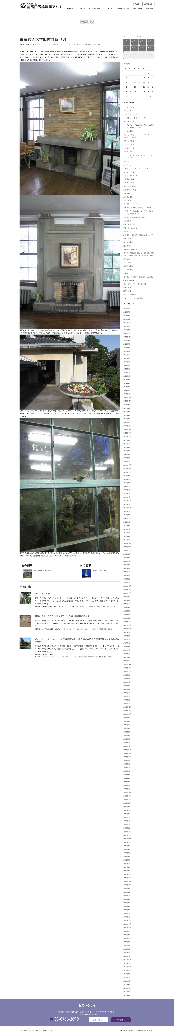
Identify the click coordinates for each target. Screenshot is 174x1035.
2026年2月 (127, 330)
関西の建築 (127, 291)
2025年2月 (127, 358)
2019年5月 (127, 568)
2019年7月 (127, 561)
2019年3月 (127, 575)
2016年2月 (127, 700)
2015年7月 (127, 725)
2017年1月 (127, 660)
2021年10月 (127, 472)
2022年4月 (127, 454)
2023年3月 (127, 419)
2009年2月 (127, 995)
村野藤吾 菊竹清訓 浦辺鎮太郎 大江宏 (138, 235)
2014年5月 (127, 774)
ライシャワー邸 (42, 594)
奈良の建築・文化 (129, 224)
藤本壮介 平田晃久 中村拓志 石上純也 (138, 277)
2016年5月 (127, 689)
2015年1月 (127, 746)
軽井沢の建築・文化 (104, 656)
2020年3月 (127, 532)
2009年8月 (127, 974)
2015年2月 (127, 742)
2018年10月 (127, 593)
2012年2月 (127, 871)
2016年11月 (127, 668)
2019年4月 (127, 572)
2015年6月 (127, 728)
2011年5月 (127, 903)
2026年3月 (127, 326)
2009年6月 (127, 981)
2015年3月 (127, 739)
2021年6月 (127, 483)
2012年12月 (127, 835)
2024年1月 (127, 394)
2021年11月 (127, 468)
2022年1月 (127, 461)
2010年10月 (127, 927)
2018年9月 (127, 596)
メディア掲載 (138, 8)
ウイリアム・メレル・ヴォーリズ (135, 118)
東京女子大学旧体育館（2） (44, 570)
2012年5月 (127, 860)
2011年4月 (127, 906)
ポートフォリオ (123, 8)
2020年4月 (127, 529)
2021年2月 (127, 493)
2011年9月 (127, 888)
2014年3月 (127, 782)
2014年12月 (127, 750)
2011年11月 (127, 881)
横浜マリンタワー (99, 570)
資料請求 (136, 4)
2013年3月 (127, 824)
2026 (139, 36)
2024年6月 (127, 376)
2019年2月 (127, 579)
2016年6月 (127, 685)
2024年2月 (127, 390)
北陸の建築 (127, 200)
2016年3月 (127, 696)
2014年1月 (127, 789)
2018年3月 (127, 618)
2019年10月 (127, 550)
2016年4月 (127, 693)
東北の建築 (127, 238)
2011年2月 (127, 913)
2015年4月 (127, 735)
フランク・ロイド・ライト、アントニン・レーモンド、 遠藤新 (67, 44)
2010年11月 (127, 924)
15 (144, 82)
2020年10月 (127, 508)
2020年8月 (127, 515)
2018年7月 (127, 604)
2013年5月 (127, 817)
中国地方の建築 (128, 179)
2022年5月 (127, 451)
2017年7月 (127, 639)
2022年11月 (127, 433)
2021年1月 (127, 497)
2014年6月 (127, 771)
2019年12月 (127, 543)
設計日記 (149, 8)
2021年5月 (127, 486)
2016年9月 (127, 675)
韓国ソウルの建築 (129, 294)
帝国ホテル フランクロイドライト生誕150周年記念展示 (62, 616)
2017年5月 (127, 646)
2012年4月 (127, 863)
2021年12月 (127, 465)
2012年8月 (127, 849)
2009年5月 (127, 984)
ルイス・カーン (128, 165)
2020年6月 (127, 522)
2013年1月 (127, 831)
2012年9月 (127, 846)
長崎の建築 (127, 287)
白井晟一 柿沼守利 (130, 249)
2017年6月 (127, 643)
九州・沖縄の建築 (129, 186)
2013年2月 (127, 828)
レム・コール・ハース (131, 175)
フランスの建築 (128, 141)
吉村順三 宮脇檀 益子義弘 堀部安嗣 (137, 207)
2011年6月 (127, 899)
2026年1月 (127, 333)
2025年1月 (127, 362)
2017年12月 (127, 621)
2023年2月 (127, 422)
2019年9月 (127, 554)
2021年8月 (127, 476)
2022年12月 (127, 429)
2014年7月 (127, 767)
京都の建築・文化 (129, 190)
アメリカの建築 (128, 107)
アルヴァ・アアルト (130, 114)
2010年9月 (127, 931)
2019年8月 (127, 557)
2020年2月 (127, 536)
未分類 (125, 231)
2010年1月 (127, 956)
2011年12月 (127, 878)
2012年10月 (127, 842)
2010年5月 (127, 942)
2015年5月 (127, 732)
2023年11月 (127, 397)
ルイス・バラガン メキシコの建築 (135, 168)
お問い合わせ (97, 1019)
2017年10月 (127, 628)
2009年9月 (127, 970)
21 (139, 87)
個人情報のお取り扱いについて (31, 1030)
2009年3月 (127, 991)
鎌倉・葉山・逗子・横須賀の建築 (135, 284)
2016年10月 (127, 671)
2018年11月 (127, 589)
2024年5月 (127, 379)
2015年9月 (127, 717)
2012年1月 (127, 874)
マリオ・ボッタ (128, 151)
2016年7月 (127, 682)
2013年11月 (127, 796)
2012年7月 (127, 853)
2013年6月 (127, 814)
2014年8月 (127, 764)
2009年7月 (127, 977)
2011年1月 (127, 917)
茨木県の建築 (128, 269)
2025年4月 (127, 355)
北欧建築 (126, 193)
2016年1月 (127, 703)
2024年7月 (127, 372)
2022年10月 (127, 436)
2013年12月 (127, 792)
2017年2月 (127, 657)
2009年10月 (127, 967)
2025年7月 (127, 344)
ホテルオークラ (128, 148)
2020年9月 (127, 511)
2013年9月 (127, 803)
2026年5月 (127, 319)
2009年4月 (127, 988)
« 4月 (126, 96)
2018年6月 (127, 607)
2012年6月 (127, 856)
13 (135, 82)
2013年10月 (127, 799)
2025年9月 (127, 340)
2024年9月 (127, 365)
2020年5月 (127, 525)
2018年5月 (127, 611)
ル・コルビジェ (128, 172)
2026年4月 (127, 323)
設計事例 (70, 8)
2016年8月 (127, 678)
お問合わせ (148, 4)
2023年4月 (127, 415)
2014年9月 (127, 760)
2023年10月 (127, 401)
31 (153, 91)
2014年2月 (127, 785)
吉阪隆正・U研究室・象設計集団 (134, 217)
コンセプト (81, 8)
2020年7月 (127, 518)
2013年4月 (127, 821)
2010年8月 (127, 935)
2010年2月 (127, 952)
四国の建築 (127, 221)
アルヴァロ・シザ (129, 111)
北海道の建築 (128, 197)
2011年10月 (127, 885)
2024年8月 (127, 369)
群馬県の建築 (128, 266)
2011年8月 (127, 892)
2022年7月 (127, 443)
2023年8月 (127, 408)
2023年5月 (127, 411)
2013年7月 (127, 810)
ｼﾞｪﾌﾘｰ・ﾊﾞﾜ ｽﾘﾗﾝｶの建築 (133, 298)
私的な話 (126, 259)
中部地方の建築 (128, 182)
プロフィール (109, 8)
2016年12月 (127, 664)
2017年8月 (127, 636)
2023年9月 (127, 404)
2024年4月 (127, 383)
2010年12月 (127, 920)
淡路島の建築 (128, 242)
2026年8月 (127, 308)
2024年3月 (127, 387)
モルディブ (127, 161)
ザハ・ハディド (128, 121)
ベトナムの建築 (128, 144)
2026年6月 (127, 315)
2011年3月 (127, 910)
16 (148, 82)
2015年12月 (127, 707)
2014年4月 (127, 778)
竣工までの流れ (94, 8)
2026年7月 (127, 312)
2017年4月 (127, 650)
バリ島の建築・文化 (130, 131)
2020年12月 (127, 500)
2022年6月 (127, 447)
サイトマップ (47, 1030)
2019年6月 (127, 564)
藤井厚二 (126, 273)
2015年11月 (127, 710)
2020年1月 (127, 540)
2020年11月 (127, 504)
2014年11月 (127, 753)
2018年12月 (127, 586)
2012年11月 (127, 838)
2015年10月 (127, 714)
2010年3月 (127, 949)
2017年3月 (127, 653)
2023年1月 (127, 426)
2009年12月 (127, 959)
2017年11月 (127, 625)
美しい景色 (127, 262)
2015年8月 (127, 721)
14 (139, 82)
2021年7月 (127, 479)
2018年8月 (127, 600)
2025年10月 (127, 337)
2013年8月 (127, 806)
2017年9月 (127, 632)
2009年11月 (127, 963)
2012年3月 (127, 867)
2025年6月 (127, 347)
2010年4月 (127, 945)
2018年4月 (127, 614)
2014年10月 (127, 757)
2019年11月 (127, 547)
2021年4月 (127, 490)
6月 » (152, 96)
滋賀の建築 (127, 246)
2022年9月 (127, 440)
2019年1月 (127, 582)
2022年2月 (127, 458)
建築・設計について (94, 44)
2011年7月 (127, 895)
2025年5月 (127, 351)
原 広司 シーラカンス (131, 204)
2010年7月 (127, 938)
